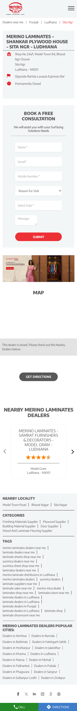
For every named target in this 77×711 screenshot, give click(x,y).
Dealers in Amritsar (15, 636)
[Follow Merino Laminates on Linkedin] (34, 694)
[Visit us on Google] (51, 694)
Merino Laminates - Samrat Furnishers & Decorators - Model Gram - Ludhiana (38, 439)
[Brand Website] (59, 694)
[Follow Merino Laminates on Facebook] (18, 694)
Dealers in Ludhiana (43, 654)
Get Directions (38, 377)
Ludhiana (50, 22)
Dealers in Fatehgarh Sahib (49, 642)
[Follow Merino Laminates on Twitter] (26, 694)
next (71, 451)
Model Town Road (14, 505)
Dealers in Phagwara (16, 672)
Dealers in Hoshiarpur (16, 648)
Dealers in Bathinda (15, 642)
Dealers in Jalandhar (47, 648)
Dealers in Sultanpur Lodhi (20, 678)
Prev (5, 451)
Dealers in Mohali (40, 660)
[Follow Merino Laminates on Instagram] (42, 694)
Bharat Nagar (40, 505)
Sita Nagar (60, 505)
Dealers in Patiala (45, 666)
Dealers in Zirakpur (53, 678)
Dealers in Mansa (13, 660)
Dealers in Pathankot (16, 666)
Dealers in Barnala (43, 636)
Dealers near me (13, 22)
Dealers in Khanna (14, 654)
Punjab (33, 22)
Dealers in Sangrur (45, 672)
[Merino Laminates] (15, 8)
